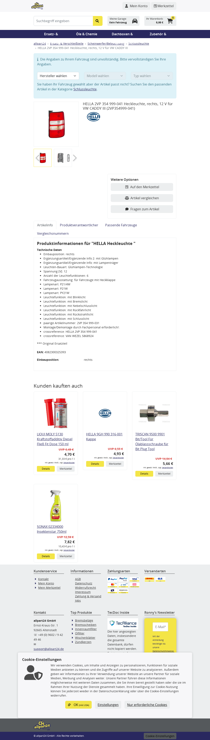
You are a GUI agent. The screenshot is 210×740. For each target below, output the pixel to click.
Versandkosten (69, 462)
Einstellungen (108, 704)
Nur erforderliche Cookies (147, 704)
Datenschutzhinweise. (163, 651)
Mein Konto (46, 583)
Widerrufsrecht (85, 588)
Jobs (78, 600)
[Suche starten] (98, 21)
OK (81, 704)
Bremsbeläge (84, 620)
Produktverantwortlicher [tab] (79, 225)
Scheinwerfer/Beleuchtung (106, 44)
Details (46, 468)
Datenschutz (83, 583)
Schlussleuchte (138, 44)
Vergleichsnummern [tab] (53, 233)
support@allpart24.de (49, 649)
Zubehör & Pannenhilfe (158, 35)
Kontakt (43, 579)
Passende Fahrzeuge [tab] (121, 225)
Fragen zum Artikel (144, 209)
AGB (78, 579)
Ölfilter (79, 633)
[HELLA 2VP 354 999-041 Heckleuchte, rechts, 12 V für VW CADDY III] (56, 124)
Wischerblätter (85, 638)
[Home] (37, 5)
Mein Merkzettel (49, 588)
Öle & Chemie (86, 34)
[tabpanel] (105, 304)
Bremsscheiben (85, 625)
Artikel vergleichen (144, 198)
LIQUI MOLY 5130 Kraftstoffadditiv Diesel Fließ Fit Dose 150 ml (54, 439)
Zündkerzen (83, 642)
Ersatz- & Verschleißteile (51, 35)
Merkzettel (66, 468)
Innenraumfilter (86, 629)
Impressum (83, 592)
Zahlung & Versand (88, 596)
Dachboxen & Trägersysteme (122, 35)
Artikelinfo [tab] (45, 225)
